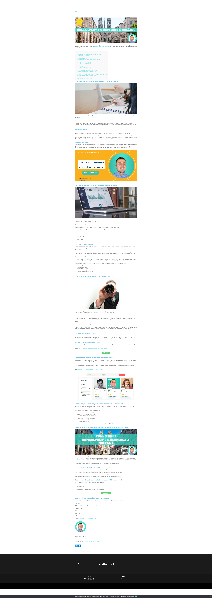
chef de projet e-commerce (80, 459)
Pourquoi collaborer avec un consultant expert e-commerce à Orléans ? (89, 54)
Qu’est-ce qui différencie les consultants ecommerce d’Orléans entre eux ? (89, 77)
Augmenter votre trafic (82, 60)
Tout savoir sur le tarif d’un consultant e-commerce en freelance (91, 369)
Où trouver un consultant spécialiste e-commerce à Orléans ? (87, 64)
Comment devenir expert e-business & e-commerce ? (85, 78)
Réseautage (80, 66)
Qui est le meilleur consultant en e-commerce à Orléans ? (86, 75)
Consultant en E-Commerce (89, 45)
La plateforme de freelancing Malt (84, 67)
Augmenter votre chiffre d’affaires (84, 63)
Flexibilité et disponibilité (82, 56)
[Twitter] (76, 546)
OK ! (136, 596)
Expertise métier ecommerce (83, 55)
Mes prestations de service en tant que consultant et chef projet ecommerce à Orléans (91, 74)
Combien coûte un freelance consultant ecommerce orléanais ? (87, 71)
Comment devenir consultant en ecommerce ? (87, 518)
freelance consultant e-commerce (101, 46)
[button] (79, 52)
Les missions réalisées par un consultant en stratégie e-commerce (88, 59)
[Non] (210, 596)
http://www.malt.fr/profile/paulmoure (91, 541)
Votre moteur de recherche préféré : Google (85, 68)
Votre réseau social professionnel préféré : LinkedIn (87, 70)
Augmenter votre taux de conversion (84, 62)
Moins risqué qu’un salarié (82, 58)
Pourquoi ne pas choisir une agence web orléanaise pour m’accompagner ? (89, 73)
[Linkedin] (79, 546)
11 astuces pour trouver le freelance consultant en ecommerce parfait (92, 348)
